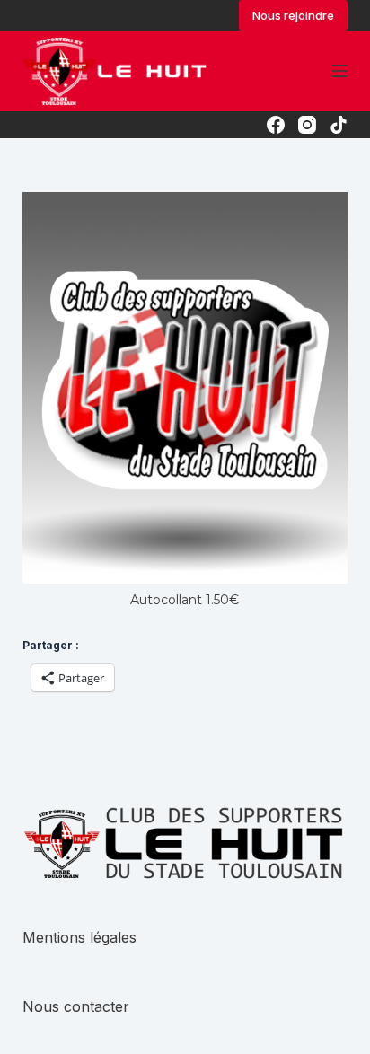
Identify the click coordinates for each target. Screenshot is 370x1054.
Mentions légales (79, 937)
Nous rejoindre (293, 15)
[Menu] (339, 71)
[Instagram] (307, 125)
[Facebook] (276, 125)
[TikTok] (339, 125)
